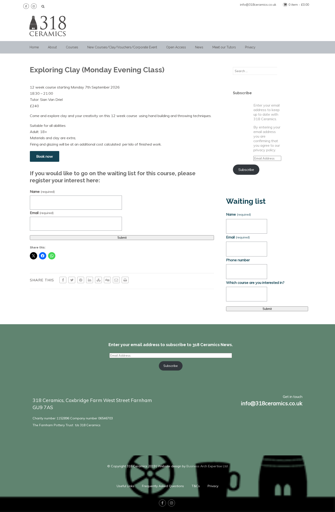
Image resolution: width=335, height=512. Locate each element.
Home (34, 47)
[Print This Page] (125, 280)
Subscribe (246, 169)
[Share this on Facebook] (62, 280)
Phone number (238, 260)
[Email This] (116, 280)
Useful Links (125, 486)
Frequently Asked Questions (163, 486)
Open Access (176, 47)
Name (42, 191)
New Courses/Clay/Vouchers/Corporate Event (122, 47)
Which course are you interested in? (255, 282)
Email (41, 212)
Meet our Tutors (224, 47)
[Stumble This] (98, 280)
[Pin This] (80, 280)
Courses (72, 47)
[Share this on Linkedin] (89, 280)
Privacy (250, 47)
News (199, 47)
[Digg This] (107, 280)
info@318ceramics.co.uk (258, 5)
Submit (122, 237)
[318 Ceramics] (48, 39)
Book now (44, 156)
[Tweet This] (71, 280)
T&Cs (196, 486)
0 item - (299, 5)
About (52, 47)
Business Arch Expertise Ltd (207, 466)
